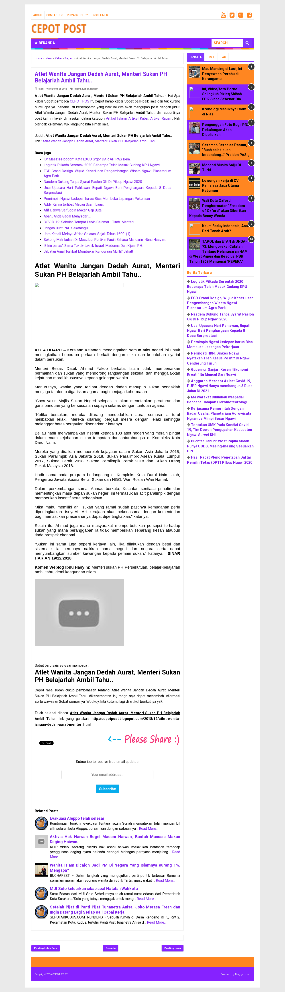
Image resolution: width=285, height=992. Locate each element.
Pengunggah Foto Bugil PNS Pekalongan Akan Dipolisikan (225, 130)
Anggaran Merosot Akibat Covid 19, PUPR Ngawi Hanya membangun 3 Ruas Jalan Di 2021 (219, 386)
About (38, 15)
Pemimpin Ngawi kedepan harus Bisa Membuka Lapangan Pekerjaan (97, 199)
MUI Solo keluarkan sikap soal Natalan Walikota (94, 888)
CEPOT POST (80, 101)
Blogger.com (242, 974)
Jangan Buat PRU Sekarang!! (66, 228)
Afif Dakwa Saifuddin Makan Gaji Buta (73, 210)
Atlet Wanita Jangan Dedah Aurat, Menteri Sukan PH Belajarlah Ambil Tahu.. (100, 141)
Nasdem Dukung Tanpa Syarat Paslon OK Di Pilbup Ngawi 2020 (93, 182)
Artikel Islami (116, 118)
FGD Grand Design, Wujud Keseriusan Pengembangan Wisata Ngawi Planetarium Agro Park (220, 303)
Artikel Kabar (138, 118)
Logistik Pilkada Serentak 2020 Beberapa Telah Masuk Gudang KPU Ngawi (102, 165)
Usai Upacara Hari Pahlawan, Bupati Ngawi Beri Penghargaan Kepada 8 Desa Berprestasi (218, 331)
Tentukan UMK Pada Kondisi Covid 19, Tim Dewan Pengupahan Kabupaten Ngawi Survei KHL (219, 430)
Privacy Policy (77, 15)
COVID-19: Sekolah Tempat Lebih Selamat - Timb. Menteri (89, 222)
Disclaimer (100, 15)
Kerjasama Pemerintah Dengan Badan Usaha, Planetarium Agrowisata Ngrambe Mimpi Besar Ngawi (219, 413)
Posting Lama (172, 948)
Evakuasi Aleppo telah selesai (77, 818)
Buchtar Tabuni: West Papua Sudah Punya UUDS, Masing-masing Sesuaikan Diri (220, 446)
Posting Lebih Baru (45, 948)
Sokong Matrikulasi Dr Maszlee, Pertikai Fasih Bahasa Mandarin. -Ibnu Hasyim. (105, 240)
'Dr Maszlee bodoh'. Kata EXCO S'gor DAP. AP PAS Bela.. (87, 159)
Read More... (148, 828)
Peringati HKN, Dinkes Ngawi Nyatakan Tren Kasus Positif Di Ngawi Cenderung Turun (218, 358)
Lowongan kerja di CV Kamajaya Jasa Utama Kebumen (220, 185)
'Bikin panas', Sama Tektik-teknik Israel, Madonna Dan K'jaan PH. (93, 246)
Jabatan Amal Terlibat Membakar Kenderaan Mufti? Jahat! (88, 251)
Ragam (94, 88)
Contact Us (54, 15)
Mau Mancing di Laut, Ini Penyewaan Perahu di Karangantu (222, 74)
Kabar (85, 88)
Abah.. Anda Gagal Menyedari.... (67, 216)
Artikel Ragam (161, 118)
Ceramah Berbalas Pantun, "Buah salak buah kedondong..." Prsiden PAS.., (225, 150)
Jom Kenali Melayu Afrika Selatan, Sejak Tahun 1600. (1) (87, 234)
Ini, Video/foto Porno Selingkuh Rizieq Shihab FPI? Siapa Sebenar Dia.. (222, 94)
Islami (77, 88)
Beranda (46, 43)
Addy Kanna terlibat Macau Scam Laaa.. (74, 204)
